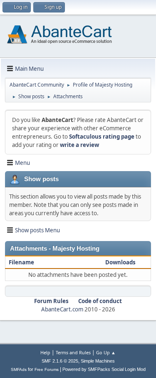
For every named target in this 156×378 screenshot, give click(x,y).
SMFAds (19, 369)
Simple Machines (98, 360)
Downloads (120, 262)
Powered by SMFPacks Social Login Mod (104, 369)
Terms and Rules (73, 352)
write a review (79, 145)
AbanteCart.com (62, 309)
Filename (22, 262)
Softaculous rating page (101, 136)
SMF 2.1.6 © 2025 (60, 360)
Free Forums (47, 369)
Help (45, 352)
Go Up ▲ (106, 352)
